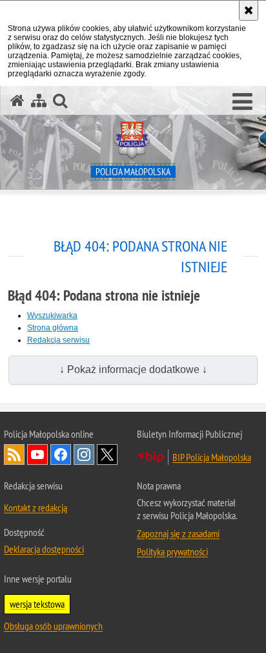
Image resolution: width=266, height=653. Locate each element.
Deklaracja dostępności (44, 548)
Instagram (84, 454)
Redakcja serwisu (58, 340)
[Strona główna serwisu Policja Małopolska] (17, 100)
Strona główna (52, 327)
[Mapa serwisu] (38, 100)
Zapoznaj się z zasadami (178, 533)
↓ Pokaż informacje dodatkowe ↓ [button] (133, 369)
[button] (242, 102)
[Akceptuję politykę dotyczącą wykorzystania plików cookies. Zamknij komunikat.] (248, 10)
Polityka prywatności (172, 551)
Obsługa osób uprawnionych (53, 625)
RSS (14, 454)
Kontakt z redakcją (35, 507)
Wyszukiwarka (52, 315)
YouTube (37, 454)
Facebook (60, 454)
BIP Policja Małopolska (211, 457)
